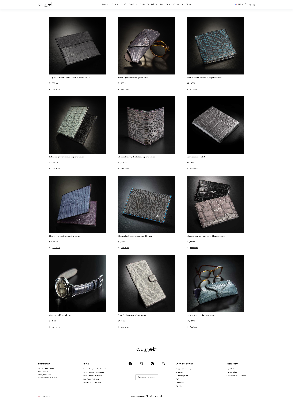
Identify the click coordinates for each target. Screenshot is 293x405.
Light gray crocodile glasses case (201, 315)
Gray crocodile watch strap (60, 315)
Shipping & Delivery (183, 369)
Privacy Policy (232, 372)
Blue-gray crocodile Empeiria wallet (64, 236)
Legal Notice (231, 369)
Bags (104, 4)
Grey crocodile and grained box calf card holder (69, 78)
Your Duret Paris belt (91, 379)
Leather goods (128, 4)
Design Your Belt (147, 4)
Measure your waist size (92, 383)
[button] (239, 4)
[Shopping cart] (254, 5)
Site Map (179, 386)
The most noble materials (92, 376)
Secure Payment (182, 376)
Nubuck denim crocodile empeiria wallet (204, 78)
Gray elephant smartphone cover (132, 315)
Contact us (178, 4)
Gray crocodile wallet (196, 157)
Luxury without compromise (93, 372)
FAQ (177, 379)
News (188, 4)
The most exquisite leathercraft (94, 369)
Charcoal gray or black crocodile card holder (206, 236)
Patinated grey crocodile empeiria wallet (66, 157)
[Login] (250, 5)
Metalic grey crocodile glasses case (133, 78)
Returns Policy (181, 372)
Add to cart (56, 89)
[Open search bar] (246, 4)
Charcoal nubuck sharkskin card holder (135, 236)
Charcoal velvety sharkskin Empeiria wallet (136, 157)
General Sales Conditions (236, 376)
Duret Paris (165, 4)
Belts (114, 4)
